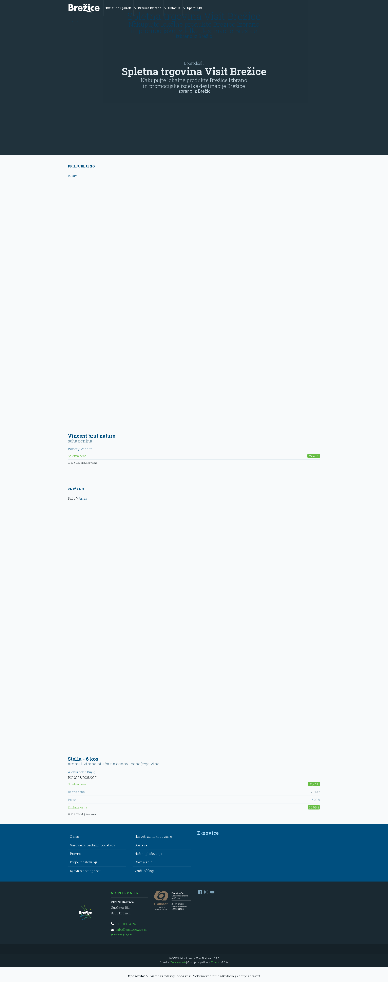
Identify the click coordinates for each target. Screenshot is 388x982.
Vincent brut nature (91, 436)
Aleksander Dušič (81, 772)
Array (72, 175)
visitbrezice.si (121, 935)
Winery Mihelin (80, 449)
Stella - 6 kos (83, 759)
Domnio (215, 962)
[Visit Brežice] (84, 8)
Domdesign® (178, 962)
